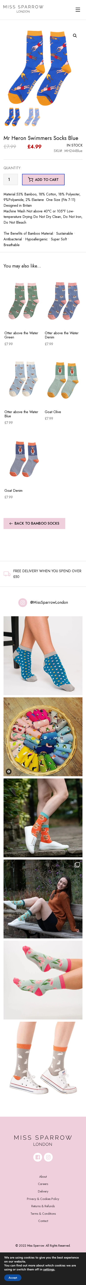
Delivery (43, 1191)
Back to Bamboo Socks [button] (37, 523)
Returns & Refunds (43, 1206)
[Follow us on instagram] (48, 1157)
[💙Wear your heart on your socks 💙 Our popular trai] (43, 655)
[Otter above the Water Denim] (64, 301)
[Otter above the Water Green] (23, 301)
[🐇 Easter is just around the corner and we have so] (43, 1061)
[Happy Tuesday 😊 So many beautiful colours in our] (43, 899)
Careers (43, 1184)
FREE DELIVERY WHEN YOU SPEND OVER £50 (47, 573)
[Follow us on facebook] (38, 1157)
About (43, 1176)
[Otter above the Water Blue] (23, 379)
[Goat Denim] (23, 458)
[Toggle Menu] (77, 9)
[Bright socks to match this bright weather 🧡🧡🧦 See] (43, 817)
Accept (13, 1277)
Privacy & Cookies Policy (43, 1199)
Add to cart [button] (47, 179)
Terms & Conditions (43, 1213)
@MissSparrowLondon (49, 602)
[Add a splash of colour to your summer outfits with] (43, 736)
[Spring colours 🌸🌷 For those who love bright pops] (43, 980)
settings (48, 1270)
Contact (43, 1221)
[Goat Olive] (64, 379)
